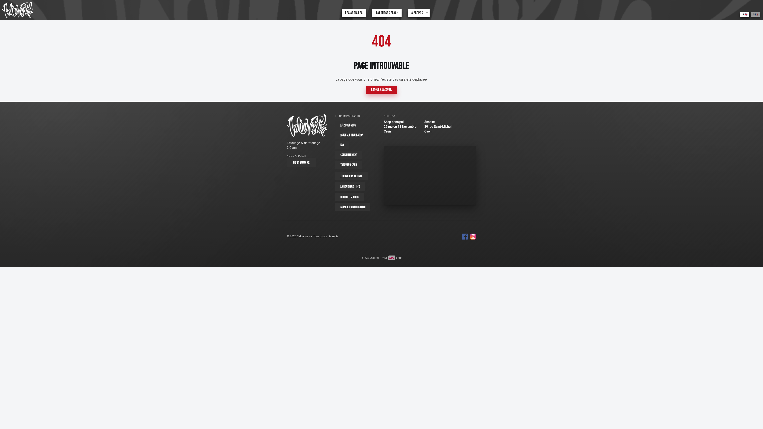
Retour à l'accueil (381, 90)
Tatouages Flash (387, 13)
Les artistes (354, 13)
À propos (417, 13)
